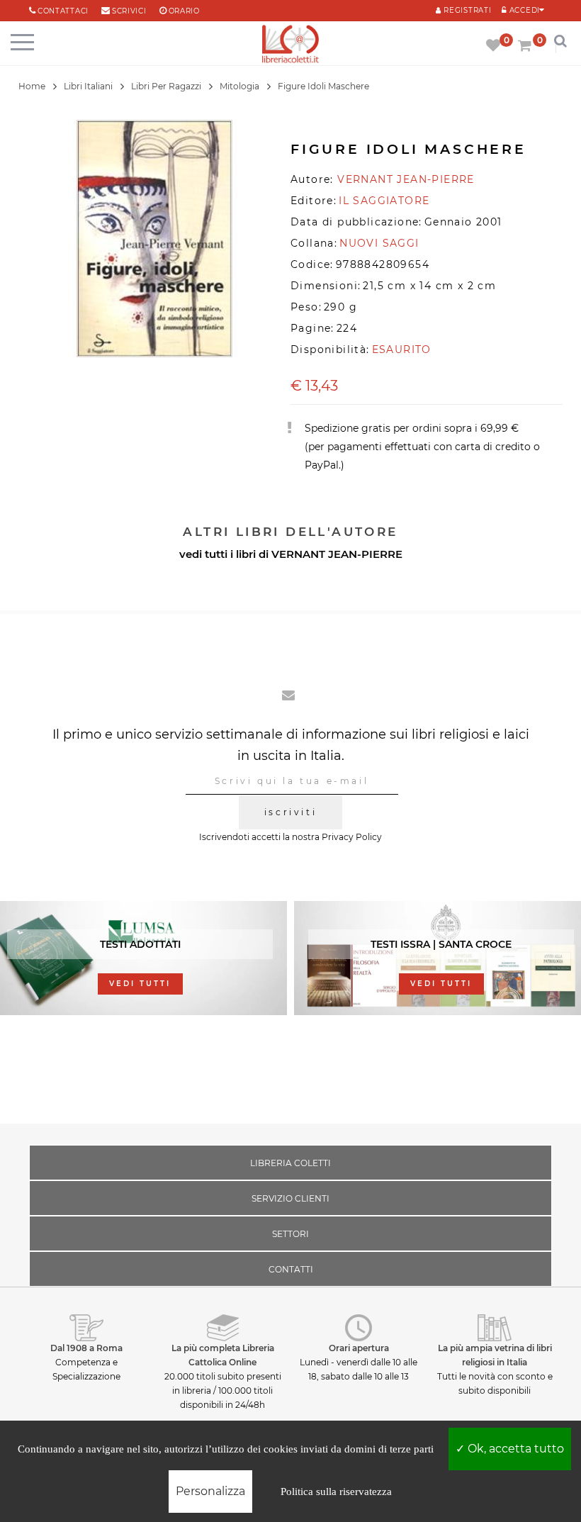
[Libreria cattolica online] (290, 45)
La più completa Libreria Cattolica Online (222, 1355)
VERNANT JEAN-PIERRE (336, 554)
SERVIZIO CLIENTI (290, 1198)
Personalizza (210, 1491)
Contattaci (63, 11)
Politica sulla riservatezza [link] (336, 1491)
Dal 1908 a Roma (86, 1348)
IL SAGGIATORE (384, 200)
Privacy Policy (352, 837)
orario (184, 11)
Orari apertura (359, 1348)
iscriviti (290, 812)
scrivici (129, 11)
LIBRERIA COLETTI (290, 1163)
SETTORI (290, 1234)
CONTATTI (291, 1269)
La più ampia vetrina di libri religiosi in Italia (495, 1355)
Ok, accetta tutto (514, 1448)
